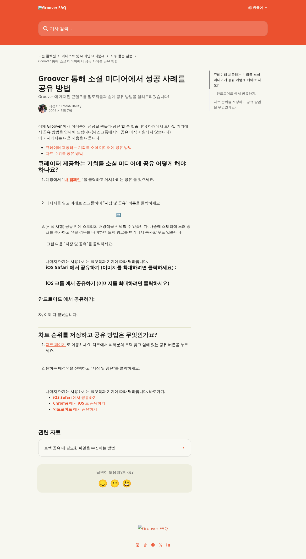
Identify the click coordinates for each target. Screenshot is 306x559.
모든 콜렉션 (47, 56)
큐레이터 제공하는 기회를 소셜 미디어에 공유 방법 (89, 147)
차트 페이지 (56, 344)
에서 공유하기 (75, 397)
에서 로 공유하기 (79, 403)
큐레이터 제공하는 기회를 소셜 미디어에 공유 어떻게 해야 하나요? (237, 79)
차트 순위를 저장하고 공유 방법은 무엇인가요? (237, 104)
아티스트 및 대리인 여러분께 (83, 56)
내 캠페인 (73, 179)
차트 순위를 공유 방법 (64, 153)
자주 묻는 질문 (121, 56)
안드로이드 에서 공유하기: (236, 93)
